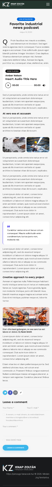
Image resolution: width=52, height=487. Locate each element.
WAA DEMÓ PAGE (13, 440)
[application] (26, 85)
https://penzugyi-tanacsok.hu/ (20, 474)
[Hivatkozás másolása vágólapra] (20, 392)
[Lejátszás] (8, 85)
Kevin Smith (26, 332)
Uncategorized (26, 19)
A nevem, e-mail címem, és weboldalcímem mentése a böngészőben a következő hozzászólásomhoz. (25, 417)
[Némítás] (44, 85)
